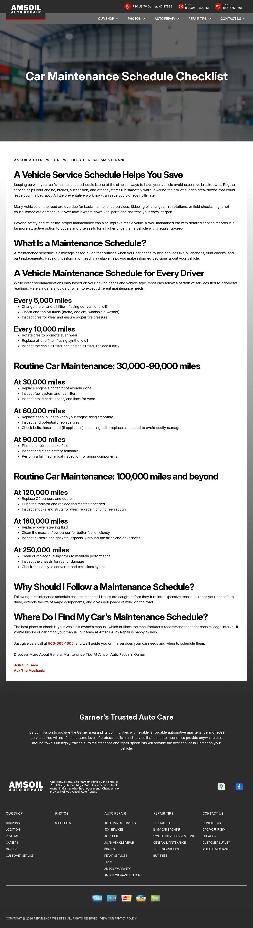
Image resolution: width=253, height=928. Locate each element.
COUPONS (13, 823)
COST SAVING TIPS (166, 849)
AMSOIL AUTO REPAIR (33, 160)
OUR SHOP (106, 19)
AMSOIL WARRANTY (117, 868)
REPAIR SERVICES (115, 855)
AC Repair (111, 836)
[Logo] (25, 10)
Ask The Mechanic (29, 670)
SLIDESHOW (63, 823)
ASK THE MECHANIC (216, 849)
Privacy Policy (126, 918)
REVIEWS (12, 836)
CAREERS (12, 842)
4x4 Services (114, 829)
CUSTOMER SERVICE (20, 855)
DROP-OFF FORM (214, 829)
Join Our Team (26, 665)
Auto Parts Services (120, 823)
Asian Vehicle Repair (119, 842)
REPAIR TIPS (198, 19)
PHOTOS (134, 19)
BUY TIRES (160, 855)
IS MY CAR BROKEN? (166, 829)
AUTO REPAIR (165, 19)
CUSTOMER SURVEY (216, 842)
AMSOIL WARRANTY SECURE (123, 875)
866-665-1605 (61, 643)
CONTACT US (231, 19)
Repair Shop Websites (50, 918)
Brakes (109, 849)
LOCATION (13, 829)
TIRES (108, 862)
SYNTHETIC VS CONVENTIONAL (174, 836)
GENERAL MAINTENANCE (105, 160)
